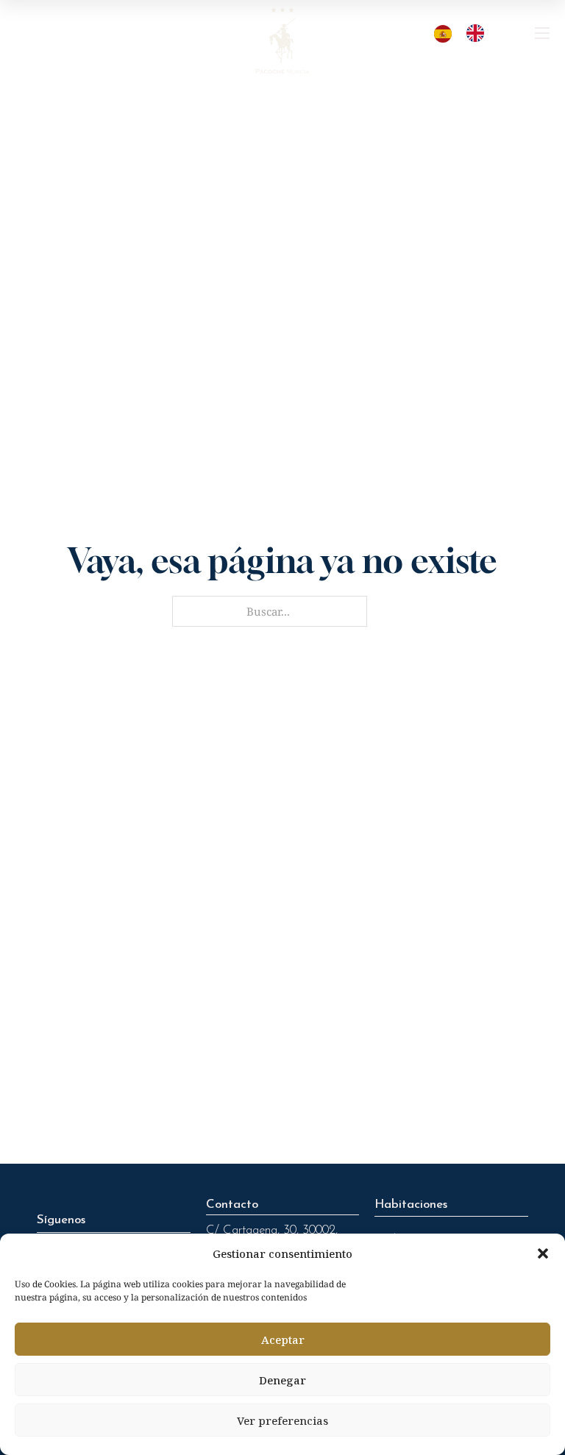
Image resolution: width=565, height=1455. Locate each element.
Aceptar (283, 1339)
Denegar (282, 1380)
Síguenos (61, 1220)
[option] (479, 33)
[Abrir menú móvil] (542, 33)
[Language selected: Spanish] (466, 33)
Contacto (232, 1204)
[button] (543, 1253)
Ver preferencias (282, 1420)
